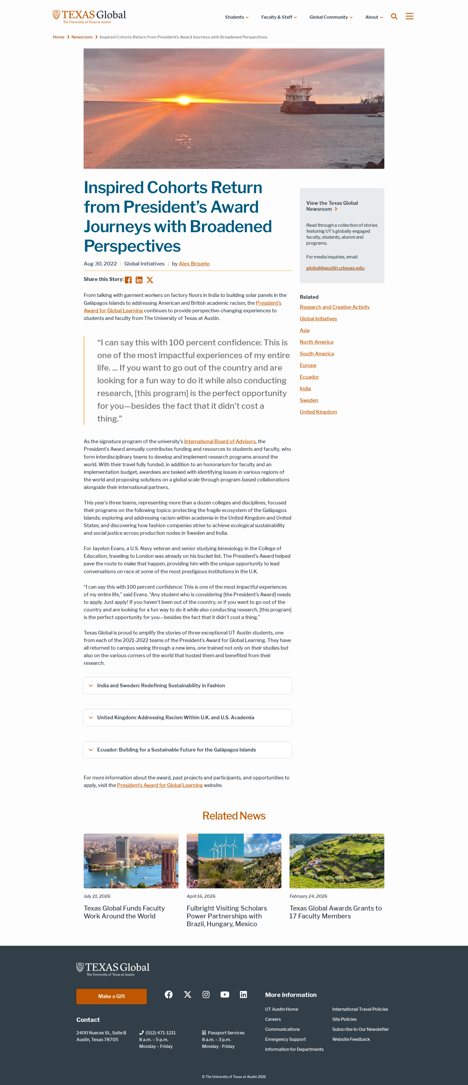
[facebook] (169, 995)
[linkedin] (243, 995)
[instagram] (206, 995)
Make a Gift (111, 996)
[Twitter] (150, 279)
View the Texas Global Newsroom (332, 206)
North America (316, 342)
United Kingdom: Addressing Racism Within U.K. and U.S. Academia (175, 717)
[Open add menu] (410, 16)
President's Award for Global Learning (160, 785)
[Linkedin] (139, 279)
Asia (305, 330)
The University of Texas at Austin (231, 1077)
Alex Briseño (194, 264)
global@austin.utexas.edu (335, 268)
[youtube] (224, 995)
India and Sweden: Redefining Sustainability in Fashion (161, 685)
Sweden (309, 400)
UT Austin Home (281, 1009)
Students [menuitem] (234, 17)
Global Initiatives (318, 319)
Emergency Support (285, 1039)
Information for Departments (294, 1049)
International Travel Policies (360, 1009)
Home (58, 37)
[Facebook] (128, 279)
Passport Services (226, 1032)
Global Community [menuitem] (329, 17)
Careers (273, 1019)
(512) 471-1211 (161, 1032)
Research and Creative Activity (335, 307)
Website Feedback (351, 1039)
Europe (308, 365)
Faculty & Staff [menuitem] (276, 17)
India (305, 388)
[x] (188, 995)
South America (317, 354)
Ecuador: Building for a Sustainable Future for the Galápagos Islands (176, 750)
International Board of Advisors (220, 441)
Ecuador (309, 377)
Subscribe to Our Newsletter (360, 1029)
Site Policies (344, 1019)
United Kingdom (318, 412)
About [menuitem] (371, 17)
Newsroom (82, 37)
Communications (282, 1029)
